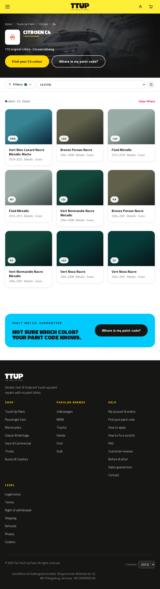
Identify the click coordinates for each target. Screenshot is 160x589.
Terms (9, 502)
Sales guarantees (120, 467)
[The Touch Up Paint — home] (80, 6)
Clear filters (147, 101)
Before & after (118, 459)
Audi (59, 451)
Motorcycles (13, 427)
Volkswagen (65, 411)
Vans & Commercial (18, 443)
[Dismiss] (18, 580)
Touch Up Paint (25, 24)
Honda (61, 435)
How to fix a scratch (121, 435)
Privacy (9, 534)
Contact (113, 475)
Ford (59, 443)
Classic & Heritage (17, 435)
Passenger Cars (15, 419)
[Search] (151, 85)
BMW (60, 419)
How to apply (117, 427)
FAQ (111, 443)
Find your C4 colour (27, 61)
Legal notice (13, 494)
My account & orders (122, 411)
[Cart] (151, 7)
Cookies (10, 541)
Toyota (61, 427)
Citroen (43, 24)
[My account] (140, 7)
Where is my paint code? (78, 61)
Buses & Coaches (16, 459)
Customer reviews (120, 451)
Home (8, 24)
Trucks (9, 451)
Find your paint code (121, 419)
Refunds (10, 526)
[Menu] (7, 7)
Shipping (10, 518)
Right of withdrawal (18, 510)
